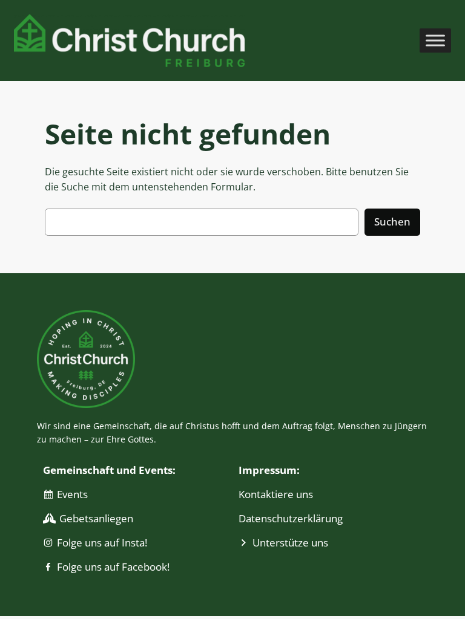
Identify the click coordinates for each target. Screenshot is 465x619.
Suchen (392, 221)
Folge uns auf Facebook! (113, 567)
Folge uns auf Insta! (102, 542)
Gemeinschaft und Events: (109, 470)
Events (72, 494)
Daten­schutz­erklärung (291, 518)
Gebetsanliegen (96, 518)
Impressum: (269, 470)
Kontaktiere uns (276, 494)
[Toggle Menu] (435, 40)
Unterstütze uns (290, 542)
